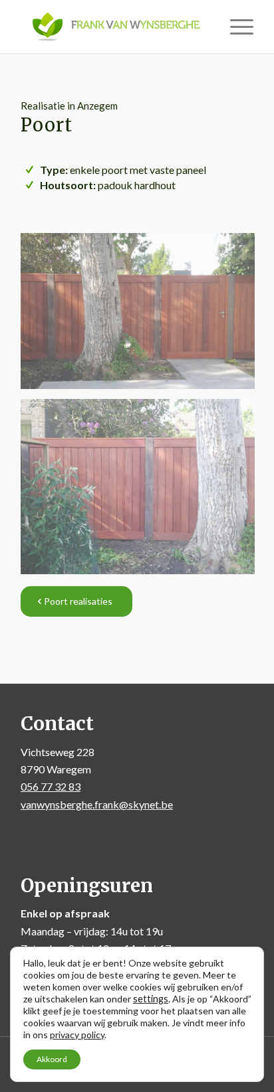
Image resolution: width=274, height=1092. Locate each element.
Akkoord (52, 1059)
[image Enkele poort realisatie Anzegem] (143, 316)
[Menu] (235, 26)
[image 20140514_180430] (143, 491)
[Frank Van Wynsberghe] (114, 26)
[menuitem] (235, 26)
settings (150, 998)
